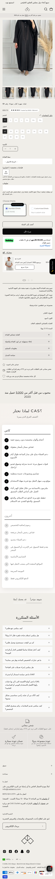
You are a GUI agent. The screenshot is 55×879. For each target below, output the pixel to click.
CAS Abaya (12, 864)
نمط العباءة (6, 157)
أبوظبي (35, 803)
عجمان (42, 803)
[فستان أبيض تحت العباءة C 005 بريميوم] (9, 263)
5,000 (19, 392)
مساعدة (5, 774)
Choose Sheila (9, 201)
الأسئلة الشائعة (41, 867)
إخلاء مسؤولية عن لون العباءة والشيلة (18, 342)
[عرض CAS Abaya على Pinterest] (28, 851)
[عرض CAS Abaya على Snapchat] (22, 851)
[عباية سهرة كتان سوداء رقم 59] (8, 93)
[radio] (5, 120)
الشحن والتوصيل (30, 867)
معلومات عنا (11, 867)
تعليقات (5, 183)
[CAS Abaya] (27, 9)
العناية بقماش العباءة (12, 335)
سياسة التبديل (10, 355)
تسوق (4, 766)
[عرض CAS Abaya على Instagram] (4, 851)
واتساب (44, 799)
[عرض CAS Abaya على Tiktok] (10, 851)
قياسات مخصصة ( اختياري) (13, 167)
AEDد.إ (8, 859)
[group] (27, 2)
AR (17, 859)
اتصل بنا (5, 867)
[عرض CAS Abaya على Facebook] (16, 851)
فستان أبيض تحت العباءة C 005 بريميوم (28, 262)
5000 (26, 15)
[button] (45, 9)
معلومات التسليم (11, 348)
